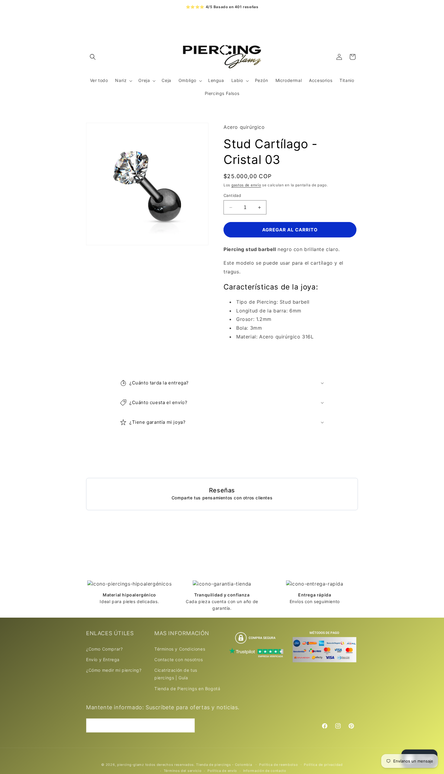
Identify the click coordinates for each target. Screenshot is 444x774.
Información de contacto (264, 771)
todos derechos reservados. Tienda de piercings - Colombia (199, 765)
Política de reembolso (278, 765)
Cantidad (232, 195)
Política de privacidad (323, 765)
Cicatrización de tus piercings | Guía (175, 673)
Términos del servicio (183, 771)
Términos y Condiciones (179, 648)
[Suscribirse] (188, 725)
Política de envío (222, 771)
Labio (237, 80)
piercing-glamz (130, 765)
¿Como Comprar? (104, 648)
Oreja (144, 80)
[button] (92, 57)
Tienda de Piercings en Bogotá (187, 688)
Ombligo (187, 80)
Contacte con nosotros (178, 659)
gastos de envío (246, 185)
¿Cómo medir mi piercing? (113, 669)
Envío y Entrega (103, 659)
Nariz (121, 80)
